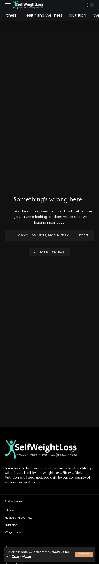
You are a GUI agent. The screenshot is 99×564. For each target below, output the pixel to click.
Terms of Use (21, 556)
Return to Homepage (49, 252)
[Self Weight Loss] (28, 5)
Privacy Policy (59, 552)
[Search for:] (43, 235)
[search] (77, 5)
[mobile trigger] (9, 5)
